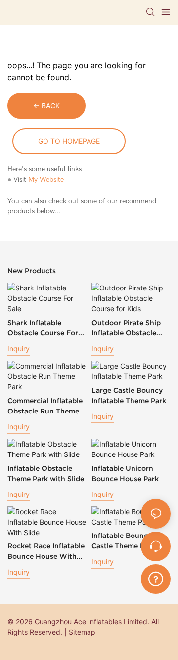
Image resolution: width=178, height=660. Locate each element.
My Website (46, 179)
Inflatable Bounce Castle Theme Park (123, 541)
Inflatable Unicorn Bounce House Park (125, 473)
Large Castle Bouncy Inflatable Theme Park (128, 395)
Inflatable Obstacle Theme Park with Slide (45, 473)
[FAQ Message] (156, 577)
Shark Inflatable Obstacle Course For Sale (42, 328)
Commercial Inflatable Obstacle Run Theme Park (45, 406)
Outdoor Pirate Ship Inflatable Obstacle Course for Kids (126, 328)
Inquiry (18, 348)
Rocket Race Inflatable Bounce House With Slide (46, 552)
